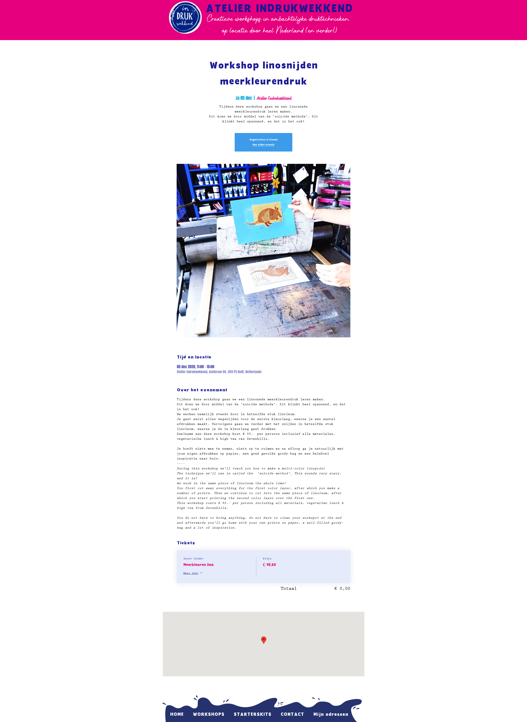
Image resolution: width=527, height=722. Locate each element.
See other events (263, 144)
